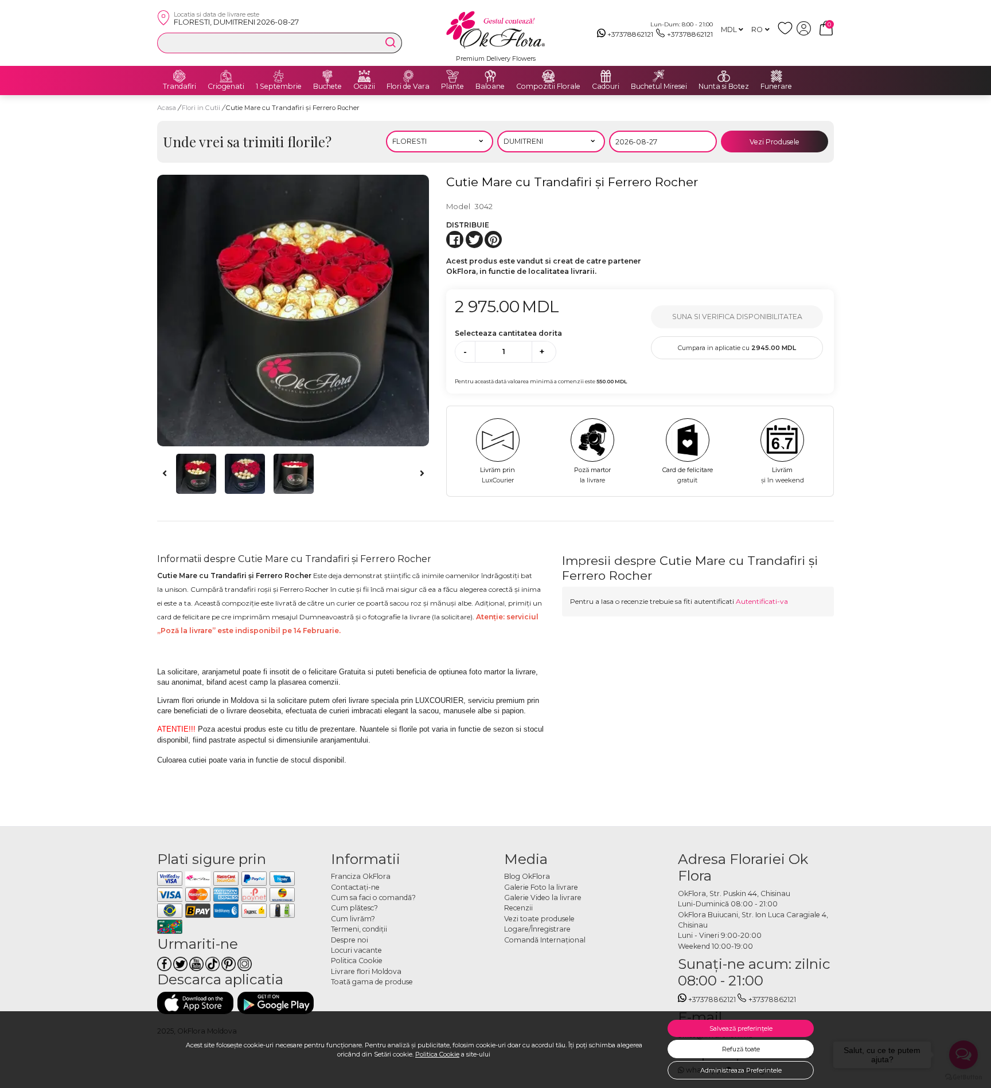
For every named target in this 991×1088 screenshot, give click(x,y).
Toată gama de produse (372, 981)
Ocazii (364, 87)
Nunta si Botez (724, 87)
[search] (390, 42)
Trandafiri (179, 87)
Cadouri (605, 87)
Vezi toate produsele (539, 918)
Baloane (490, 87)
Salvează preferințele (740, 1028)
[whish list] (787, 33)
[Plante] (452, 76)
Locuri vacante (356, 950)
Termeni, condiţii (359, 929)
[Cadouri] (605, 76)
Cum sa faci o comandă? (373, 897)
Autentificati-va (762, 601)
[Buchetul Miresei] (659, 76)
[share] (454, 239)
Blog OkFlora (527, 876)
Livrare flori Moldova (366, 971)
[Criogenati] (226, 76)
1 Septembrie (279, 87)
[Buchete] (327, 76)
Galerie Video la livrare (543, 897)
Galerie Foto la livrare (541, 887)
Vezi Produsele (774, 142)
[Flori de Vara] (408, 76)
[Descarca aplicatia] (195, 1003)
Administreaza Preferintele (741, 1070)
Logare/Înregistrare (537, 929)
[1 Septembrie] (278, 76)
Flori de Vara (408, 87)
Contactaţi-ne (355, 887)
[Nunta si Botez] (723, 76)
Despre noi (349, 940)
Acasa (166, 108)
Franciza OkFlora (361, 876)
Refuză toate (741, 1049)
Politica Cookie (437, 1054)
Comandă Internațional (545, 940)
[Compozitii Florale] (548, 76)
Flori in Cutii (202, 108)
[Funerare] (776, 76)
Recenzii (518, 908)
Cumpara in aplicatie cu (737, 348)
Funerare (776, 87)
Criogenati (226, 87)
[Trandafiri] (179, 76)
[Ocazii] (364, 76)
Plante (452, 87)
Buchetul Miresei (659, 87)
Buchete (327, 87)
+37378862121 (630, 34)
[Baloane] (490, 76)
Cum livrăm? (353, 918)
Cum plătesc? (354, 908)
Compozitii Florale (548, 87)
